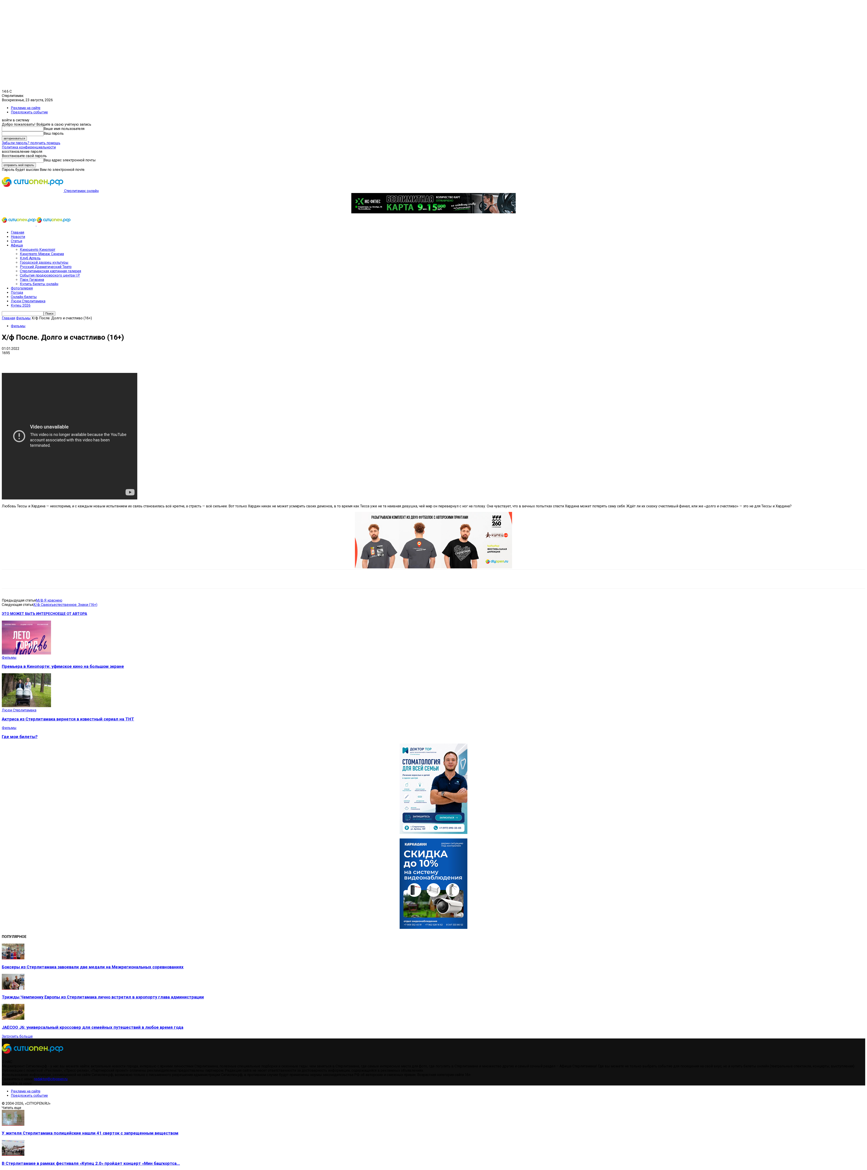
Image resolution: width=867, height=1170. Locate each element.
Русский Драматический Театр (46, 267)
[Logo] (19, 224)
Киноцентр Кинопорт (37, 249)
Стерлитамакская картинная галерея (50, 271)
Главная (17, 232)
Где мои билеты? (19, 736)
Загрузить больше (17, 1036)
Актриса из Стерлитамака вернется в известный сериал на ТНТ (68, 719)
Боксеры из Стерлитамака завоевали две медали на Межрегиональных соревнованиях (93, 967)
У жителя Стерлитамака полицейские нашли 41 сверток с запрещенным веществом (90, 1133)
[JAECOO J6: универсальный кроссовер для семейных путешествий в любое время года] (13, 1018)
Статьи (16, 241)
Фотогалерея (22, 288)
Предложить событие (29, 112)
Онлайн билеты (24, 297)
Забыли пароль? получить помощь (31, 143)
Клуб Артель (30, 258)
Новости (18, 237)
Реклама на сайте (25, 108)
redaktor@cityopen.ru (51, 1079)
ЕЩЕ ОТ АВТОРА (72, 614)
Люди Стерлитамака (28, 301)
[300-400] (433, 833)
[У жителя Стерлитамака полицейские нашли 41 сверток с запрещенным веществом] (13, 1124)
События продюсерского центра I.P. (50, 275)
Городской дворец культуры (44, 262)
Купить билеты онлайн (39, 284)
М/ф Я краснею (49, 600)
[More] (142, 360)
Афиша (17, 245)
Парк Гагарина (32, 280)
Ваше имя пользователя (64, 129)
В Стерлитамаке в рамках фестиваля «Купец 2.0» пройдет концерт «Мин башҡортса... (91, 1163)
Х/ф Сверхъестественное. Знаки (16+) (65, 605)
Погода (17, 292)
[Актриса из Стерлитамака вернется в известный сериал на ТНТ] (26, 706)
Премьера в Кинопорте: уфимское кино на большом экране (63, 666)
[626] (433, 567)
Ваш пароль (54, 133)
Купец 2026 (20, 305)
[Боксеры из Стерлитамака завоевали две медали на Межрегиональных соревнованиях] (13, 958)
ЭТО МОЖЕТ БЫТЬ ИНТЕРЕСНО (30, 614)
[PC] (433, 212)
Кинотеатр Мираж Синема (42, 254)
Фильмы (23, 318)
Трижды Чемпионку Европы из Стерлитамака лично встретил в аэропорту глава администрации (103, 997)
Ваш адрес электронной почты (70, 160)
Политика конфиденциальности (29, 147)
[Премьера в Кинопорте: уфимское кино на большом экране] (26, 653)
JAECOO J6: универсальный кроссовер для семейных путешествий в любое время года (92, 1027)
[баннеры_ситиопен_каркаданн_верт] (433, 927)
